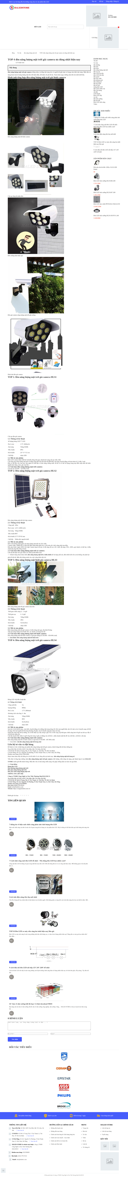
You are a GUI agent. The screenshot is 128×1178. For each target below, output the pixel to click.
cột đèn (96, 92)
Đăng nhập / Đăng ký (112, 1)
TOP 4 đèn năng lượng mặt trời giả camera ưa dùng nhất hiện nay (57, 53)
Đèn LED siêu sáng (99, 102)
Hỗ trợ (101, 1)
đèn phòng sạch (98, 80)
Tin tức (96, 60)
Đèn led (37, 27)
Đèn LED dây (98, 95)
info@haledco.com (17, 787)
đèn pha (96, 66)
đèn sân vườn (97, 78)
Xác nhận (15, 1039)
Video (95, 104)
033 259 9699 (112, 17)
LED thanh (97, 93)
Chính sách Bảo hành (56, 1144)
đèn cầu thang (98, 90)
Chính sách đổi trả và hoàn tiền (59, 1141)
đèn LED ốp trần (99, 73)
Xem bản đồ (20, 1130)
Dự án (84, 1141)
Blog (13, 53)
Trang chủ (85, 1128)
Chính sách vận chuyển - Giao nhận (60, 1137)
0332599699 (26, 1152)
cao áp (95, 97)
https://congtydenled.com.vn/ (21, 788)
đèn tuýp (96, 68)
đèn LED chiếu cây (99, 88)
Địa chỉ (94, 1)
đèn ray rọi (97, 71)
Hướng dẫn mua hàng (56, 1131)
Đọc (11, 834)
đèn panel (96, 77)
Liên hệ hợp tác (106, 1128)
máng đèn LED (98, 87)
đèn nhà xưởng (98, 99)
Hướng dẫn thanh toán (57, 1128)
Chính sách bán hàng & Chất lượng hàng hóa (63, 1134)
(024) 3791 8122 (22, 1156)
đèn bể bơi (97, 85)
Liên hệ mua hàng (107, 1131)
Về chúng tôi (86, 1147)
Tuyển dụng (105, 1134)
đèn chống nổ (98, 82)
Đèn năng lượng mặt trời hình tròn (28, 637)
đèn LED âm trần (99, 75)
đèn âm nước (97, 83)
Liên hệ (85, 1144)
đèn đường (97, 65)
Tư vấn (19, 53)
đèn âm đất (97, 100)
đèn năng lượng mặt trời (30, 53)
